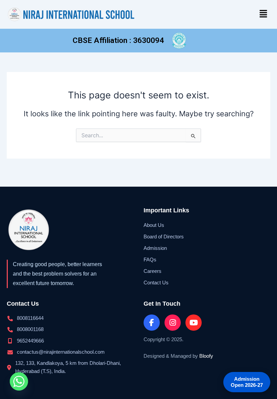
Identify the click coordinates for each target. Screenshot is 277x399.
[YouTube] (193, 322)
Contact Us (156, 282)
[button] (263, 14)
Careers (152, 271)
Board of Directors (164, 236)
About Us (154, 225)
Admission (155, 248)
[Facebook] (152, 322)
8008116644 (30, 318)
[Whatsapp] (19, 381)
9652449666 (30, 341)
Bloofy (206, 356)
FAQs (150, 259)
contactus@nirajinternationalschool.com (61, 352)
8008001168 (30, 329)
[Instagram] (173, 322)
